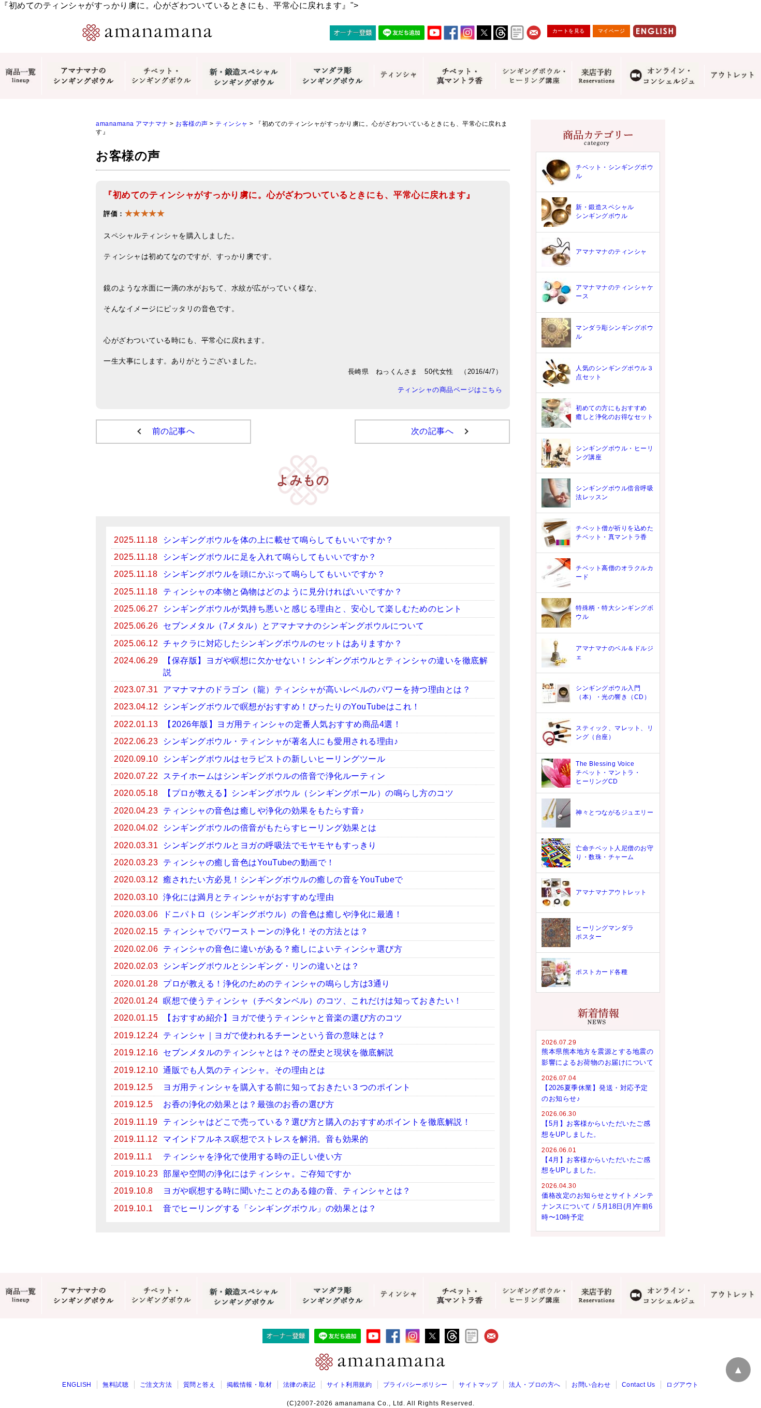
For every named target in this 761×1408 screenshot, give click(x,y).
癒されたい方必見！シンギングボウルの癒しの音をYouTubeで (283, 879)
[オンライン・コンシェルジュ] (662, 75)
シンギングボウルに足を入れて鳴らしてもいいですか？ (270, 557)
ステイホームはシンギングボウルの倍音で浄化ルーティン (274, 776)
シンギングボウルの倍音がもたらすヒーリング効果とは (270, 827)
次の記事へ (432, 431)
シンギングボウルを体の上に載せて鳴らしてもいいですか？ (278, 539)
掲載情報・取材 (249, 1384)
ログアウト (682, 1384)
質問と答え (199, 1384)
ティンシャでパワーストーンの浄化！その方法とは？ (265, 931)
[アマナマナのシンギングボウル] (83, 75)
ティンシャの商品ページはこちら (450, 390)
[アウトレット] (732, 75)
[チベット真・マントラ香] (459, 75)
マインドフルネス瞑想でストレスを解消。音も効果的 (265, 1139)
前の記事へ (173, 431)
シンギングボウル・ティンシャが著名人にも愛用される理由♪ (280, 741)
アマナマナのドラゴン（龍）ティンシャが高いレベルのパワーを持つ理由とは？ (317, 689)
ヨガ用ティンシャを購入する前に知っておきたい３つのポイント (287, 1087)
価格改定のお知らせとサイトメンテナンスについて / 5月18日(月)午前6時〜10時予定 (597, 1206)
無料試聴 (115, 1384)
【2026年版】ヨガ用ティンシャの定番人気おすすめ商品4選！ (282, 724)
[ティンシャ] (398, 75)
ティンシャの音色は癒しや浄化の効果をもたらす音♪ (263, 810)
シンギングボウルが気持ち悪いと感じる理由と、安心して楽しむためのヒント (312, 608)
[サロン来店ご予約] (596, 76)
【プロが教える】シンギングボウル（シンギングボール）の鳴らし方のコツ (308, 793)
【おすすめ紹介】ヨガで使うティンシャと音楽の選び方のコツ (282, 1017)
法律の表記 (299, 1384)
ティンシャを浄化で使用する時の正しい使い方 (253, 1156)
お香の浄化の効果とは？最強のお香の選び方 (248, 1104)
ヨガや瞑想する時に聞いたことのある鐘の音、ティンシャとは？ (287, 1190)
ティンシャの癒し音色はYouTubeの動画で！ (249, 862)
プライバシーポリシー (415, 1384)
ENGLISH (77, 1384)
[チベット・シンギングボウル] (161, 76)
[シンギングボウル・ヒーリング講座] (533, 76)
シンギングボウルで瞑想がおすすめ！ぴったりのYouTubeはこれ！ (291, 706)
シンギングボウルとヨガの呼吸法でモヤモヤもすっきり (270, 845)
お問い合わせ (591, 1384)
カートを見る (568, 31)
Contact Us (638, 1384)
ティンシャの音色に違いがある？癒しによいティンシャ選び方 (282, 949)
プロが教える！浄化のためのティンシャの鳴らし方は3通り (276, 983)
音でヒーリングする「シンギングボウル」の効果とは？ (270, 1208)
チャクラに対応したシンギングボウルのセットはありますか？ (282, 643)
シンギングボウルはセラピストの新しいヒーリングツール (274, 758)
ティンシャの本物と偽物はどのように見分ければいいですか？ (282, 591)
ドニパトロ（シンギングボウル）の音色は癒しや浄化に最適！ (282, 914)
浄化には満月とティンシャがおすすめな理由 (248, 897)
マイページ (611, 31)
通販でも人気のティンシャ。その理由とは (244, 1070)
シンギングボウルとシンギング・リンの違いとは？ (261, 966)
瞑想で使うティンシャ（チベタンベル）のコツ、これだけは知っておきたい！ (312, 1000)
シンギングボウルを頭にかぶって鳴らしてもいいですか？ (274, 574)
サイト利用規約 (349, 1384)
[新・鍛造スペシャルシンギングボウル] (243, 75)
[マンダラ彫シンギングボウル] (332, 75)
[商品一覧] (20, 76)
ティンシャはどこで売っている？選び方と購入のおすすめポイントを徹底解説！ (317, 1121)
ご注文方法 (156, 1384)
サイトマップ (478, 1384)
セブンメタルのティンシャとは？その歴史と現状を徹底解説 (278, 1052)
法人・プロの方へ (535, 1384)
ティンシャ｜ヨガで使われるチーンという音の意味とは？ (274, 1035)
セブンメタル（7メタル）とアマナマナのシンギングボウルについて (294, 625)
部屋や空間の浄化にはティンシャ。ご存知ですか (257, 1173)
